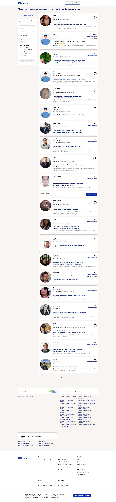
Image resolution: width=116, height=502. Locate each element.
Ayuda (78, 459)
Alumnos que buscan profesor (46, 485)
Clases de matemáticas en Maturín (86, 424)
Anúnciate (85, 3)
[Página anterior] (61, 377)
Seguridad (60, 469)
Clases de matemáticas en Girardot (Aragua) (84, 407)
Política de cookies (62, 459)
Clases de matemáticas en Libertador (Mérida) (84, 418)
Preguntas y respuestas (64, 485)
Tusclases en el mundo (83, 472)
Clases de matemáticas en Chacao (68, 403)
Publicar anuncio (91, 194)
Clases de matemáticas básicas (26, 445)
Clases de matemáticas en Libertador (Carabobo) (66, 418)
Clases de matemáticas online (25, 396)
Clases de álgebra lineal (24, 441)
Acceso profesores (82, 464)
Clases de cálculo (41, 441)
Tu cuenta (93, 3)
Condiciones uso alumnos (64, 467)
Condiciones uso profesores (65, 464)
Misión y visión (81, 469)
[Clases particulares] (23, 4)
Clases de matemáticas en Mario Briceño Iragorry (67, 425)
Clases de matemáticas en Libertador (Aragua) (84, 414)
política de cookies (29, 499)
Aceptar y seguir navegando (82, 495)
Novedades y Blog (62, 483)
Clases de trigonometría (43, 445)
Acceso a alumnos (81, 467)
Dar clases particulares (73, 3)
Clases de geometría (23, 443)
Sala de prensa (81, 474)
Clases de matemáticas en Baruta (67, 396)
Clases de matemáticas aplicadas (45, 443)
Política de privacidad (63, 462)
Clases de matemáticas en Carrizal (86, 400)
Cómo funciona (81, 462)
